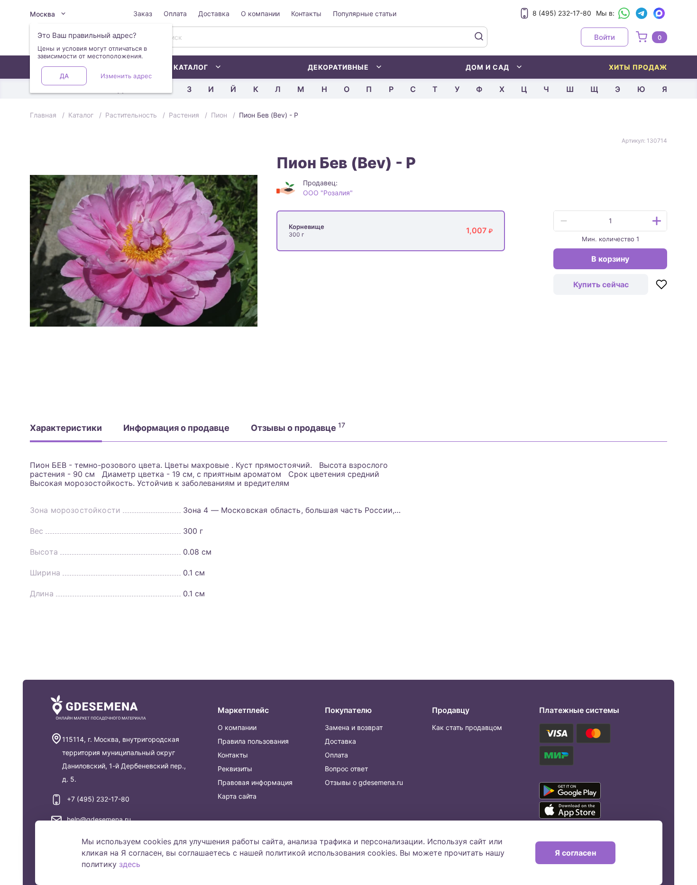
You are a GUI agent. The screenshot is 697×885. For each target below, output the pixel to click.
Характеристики (66, 428)
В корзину (610, 259)
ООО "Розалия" (328, 193)
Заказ (142, 13)
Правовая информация (255, 782)
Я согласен (575, 853)
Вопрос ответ (346, 769)
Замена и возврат (354, 727)
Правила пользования (253, 741)
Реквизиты (235, 769)
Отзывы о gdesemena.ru (364, 782)
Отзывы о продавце (298, 427)
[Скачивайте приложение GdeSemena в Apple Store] (583, 810)
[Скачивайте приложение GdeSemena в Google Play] (583, 790)
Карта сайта (237, 796)
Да (64, 76)
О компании (260, 13)
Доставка (213, 13)
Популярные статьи (364, 13)
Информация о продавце (176, 428)
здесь (129, 864)
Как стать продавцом (467, 727)
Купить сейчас (601, 284)
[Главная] (98, 708)
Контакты (306, 13)
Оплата (175, 13)
